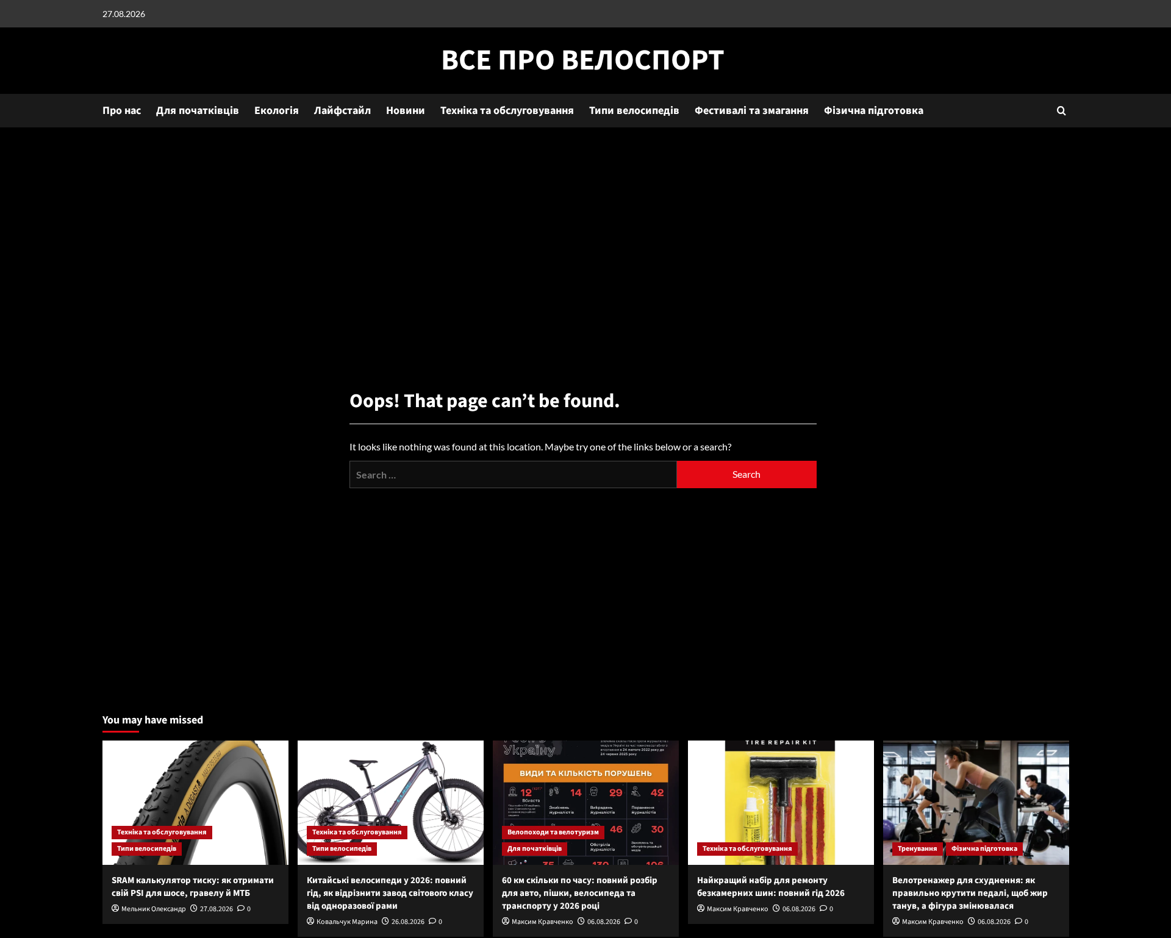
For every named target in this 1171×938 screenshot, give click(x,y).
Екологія (276, 110)
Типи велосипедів (634, 110)
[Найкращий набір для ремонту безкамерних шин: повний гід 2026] (781, 802)
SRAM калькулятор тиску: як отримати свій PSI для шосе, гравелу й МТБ (193, 887)
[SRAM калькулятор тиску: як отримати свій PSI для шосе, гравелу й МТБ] (195, 802)
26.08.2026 (408, 922)
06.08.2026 (603, 922)
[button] (1061, 110)
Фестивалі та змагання (752, 110)
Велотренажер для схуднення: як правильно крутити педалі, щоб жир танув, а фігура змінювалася (970, 893)
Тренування (917, 849)
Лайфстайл (342, 110)
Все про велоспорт (583, 60)
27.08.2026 (216, 909)
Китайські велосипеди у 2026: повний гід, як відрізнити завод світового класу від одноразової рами (390, 893)
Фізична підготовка (873, 110)
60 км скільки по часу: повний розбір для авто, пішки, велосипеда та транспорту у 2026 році (579, 893)
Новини (405, 110)
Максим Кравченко (542, 922)
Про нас (121, 110)
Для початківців (197, 110)
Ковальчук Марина (347, 922)
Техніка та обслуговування (507, 110)
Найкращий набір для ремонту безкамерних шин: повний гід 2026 (771, 887)
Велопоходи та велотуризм (553, 832)
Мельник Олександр (153, 909)
